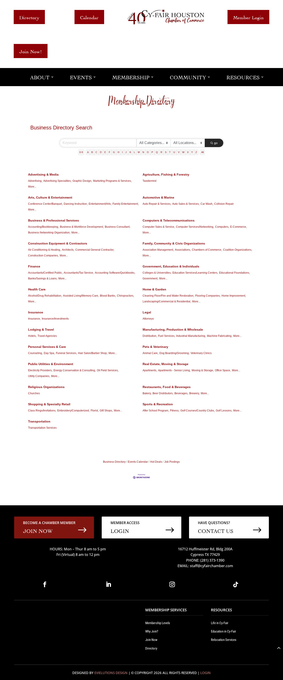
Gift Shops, (106, 410)
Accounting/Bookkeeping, (43, 226)
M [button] (139, 152)
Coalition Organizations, (237, 249)
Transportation (39, 421)
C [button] (96, 152)
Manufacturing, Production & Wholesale (173, 329)
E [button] (105, 152)
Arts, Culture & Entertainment (50, 197)
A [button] (88, 152)
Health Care (37, 289)
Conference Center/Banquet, (45, 203)
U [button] (174, 152)
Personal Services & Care (47, 347)
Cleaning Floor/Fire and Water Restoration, (168, 295)
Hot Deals (156, 461)
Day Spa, (49, 353)
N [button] (143, 152)
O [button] (148, 152)
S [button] (165, 152)
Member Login (248, 17)
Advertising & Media (43, 174)
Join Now (151, 640)
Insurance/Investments (55, 318)
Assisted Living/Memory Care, (81, 295)
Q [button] (157, 152)
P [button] (152, 152)
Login (205, 673)
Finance (34, 266)
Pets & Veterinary (155, 347)
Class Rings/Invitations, (42, 410)
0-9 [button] (81, 152)
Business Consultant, (117, 226)
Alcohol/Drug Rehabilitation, (45, 295)
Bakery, (147, 393)
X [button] (188, 152)
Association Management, (158, 249)
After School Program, (156, 410)
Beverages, (181, 393)
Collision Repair (224, 203)
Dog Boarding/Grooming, (174, 353)
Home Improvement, (234, 295)
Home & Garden (154, 289)
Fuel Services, (166, 335)
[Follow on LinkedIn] (108, 584)
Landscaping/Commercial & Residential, (167, 301)
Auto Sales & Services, (185, 203)
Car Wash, (207, 203)
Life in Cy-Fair (219, 623)
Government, (150, 278)
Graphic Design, (82, 180)
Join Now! (30, 51)
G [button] (114, 152)
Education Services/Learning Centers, (195, 272)
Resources (243, 77)
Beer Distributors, (163, 393)
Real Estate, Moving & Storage (165, 364)
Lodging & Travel (41, 329)
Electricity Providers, (40, 370)
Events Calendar (138, 461)
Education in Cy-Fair (223, 631)
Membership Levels (157, 623)
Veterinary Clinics (201, 353)
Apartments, (150, 370)
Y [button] (192, 152)
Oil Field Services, (108, 370)
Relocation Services (223, 640)
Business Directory (114, 461)
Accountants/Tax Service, (79, 272)
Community (188, 77)
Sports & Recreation (158, 404)
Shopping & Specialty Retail (49, 404)
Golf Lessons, (224, 410)
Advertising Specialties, (57, 180)
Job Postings (172, 461)
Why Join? (151, 631)
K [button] (130, 152)
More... (32, 186)
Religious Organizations (46, 387)
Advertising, (35, 180)
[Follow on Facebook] (44, 584)
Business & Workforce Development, (82, 226)
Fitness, (174, 410)
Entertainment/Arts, (100, 203)
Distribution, (150, 335)
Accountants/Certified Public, (45, 272)
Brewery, (194, 393)
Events (81, 77)
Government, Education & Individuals (171, 266)
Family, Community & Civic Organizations (174, 243)
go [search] (216, 143)
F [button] (109, 152)
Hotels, (32, 335)
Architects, (68, 249)
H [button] (118, 152)
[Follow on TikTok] (235, 584)
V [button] (179, 152)
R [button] (161, 152)
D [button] (101, 152)
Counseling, (35, 353)
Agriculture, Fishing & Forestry (166, 174)
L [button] (134, 152)
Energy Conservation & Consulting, (75, 370)
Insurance (35, 312)
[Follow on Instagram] (172, 584)
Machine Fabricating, (219, 335)
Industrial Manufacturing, (191, 335)
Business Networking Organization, (49, 232)
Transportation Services (42, 427)
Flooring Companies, (207, 295)
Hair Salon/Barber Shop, (92, 353)
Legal (147, 312)
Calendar (89, 17)
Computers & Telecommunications (169, 220)
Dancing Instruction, (76, 203)
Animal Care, (150, 353)
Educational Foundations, (234, 272)
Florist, (95, 410)
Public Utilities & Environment (50, 364)
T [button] (170, 152)
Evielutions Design (111, 673)
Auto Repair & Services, (157, 203)
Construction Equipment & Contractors (57, 243)
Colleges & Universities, (157, 272)
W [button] (183, 152)
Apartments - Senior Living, (174, 370)
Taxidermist (149, 180)
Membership (130, 77)
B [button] (92, 152)
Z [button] (196, 152)
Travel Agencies (47, 335)
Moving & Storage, (203, 370)
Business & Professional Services (53, 220)
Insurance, (34, 318)
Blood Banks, (108, 295)
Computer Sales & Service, (159, 226)
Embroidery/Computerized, (73, 410)
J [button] (126, 152)
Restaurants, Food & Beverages (167, 387)
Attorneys (148, 318)
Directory (29, 17)
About (40, 77)
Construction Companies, (43, 255)
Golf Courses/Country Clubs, (197, 410)
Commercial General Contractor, (94, 249)
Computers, (222, 226)
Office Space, (223, 370)
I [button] (122, 152)
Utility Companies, (39, 376)
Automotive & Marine (158, 197)
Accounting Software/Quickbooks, (115, 272)
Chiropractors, (125, 295)
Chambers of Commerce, (207, 249)
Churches (34, 393)
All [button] (202, 152)
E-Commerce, (238, 226)
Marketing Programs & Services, (112, 180)
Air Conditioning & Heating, (44, 249)
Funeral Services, (66, 353)
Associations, (183, 249)
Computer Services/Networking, (195, 226)
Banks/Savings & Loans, (42, 278)
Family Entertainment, (126, 203)
